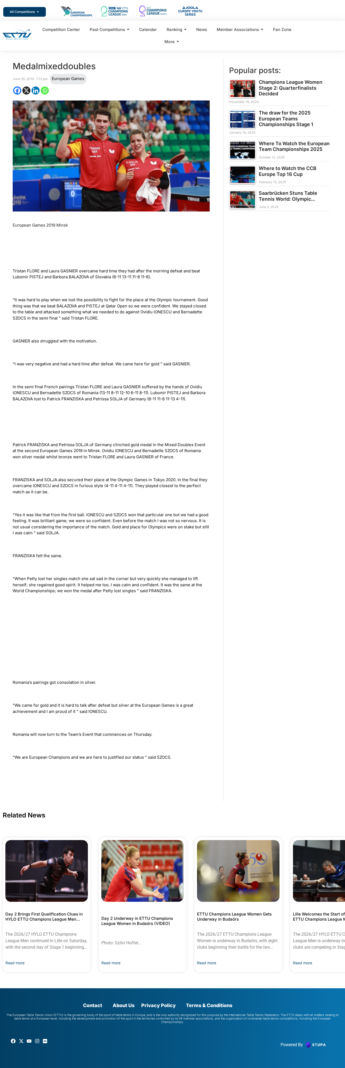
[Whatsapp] (45, 90)
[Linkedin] (36, 90)
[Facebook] (17, 90)
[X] (26, 90)
